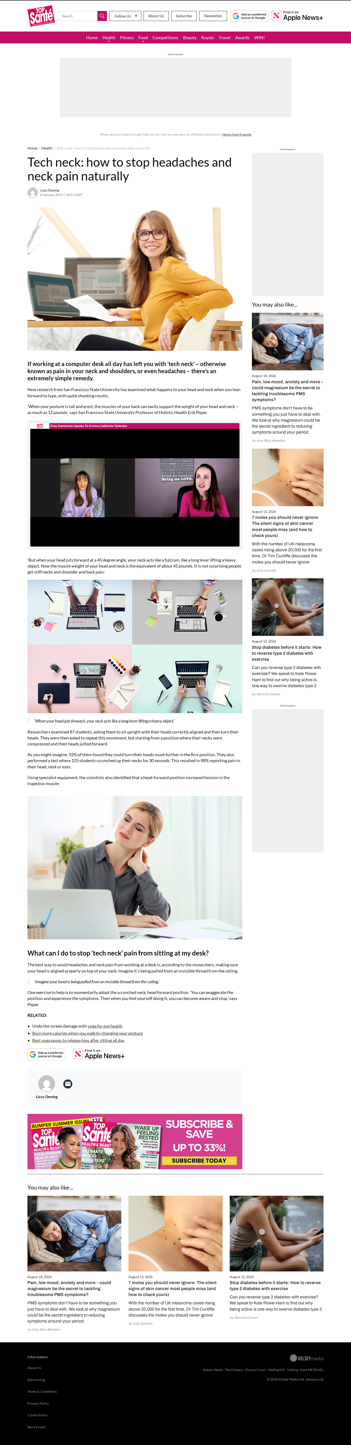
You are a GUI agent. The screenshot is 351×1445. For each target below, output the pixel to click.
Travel (224, 37)
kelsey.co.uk (315, 1379)
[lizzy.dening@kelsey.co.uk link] (67, 1084)
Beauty (190, 37)
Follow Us (123, 16)
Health (108, 37)
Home (92, 37)
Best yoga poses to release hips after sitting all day (78, 1040)
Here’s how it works (236, 134)
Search (102, 16)
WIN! (259, 37)
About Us (156, 15)
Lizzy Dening (49, 190)
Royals (207, 37)
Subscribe (184, 15)
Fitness (127, 37)
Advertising (36, 1380)
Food (143, 37)
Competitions (165, 37)
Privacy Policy (38, 1403)
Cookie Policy (37, 1415)
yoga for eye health (105, 1026)
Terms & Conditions (42, 1391)
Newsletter (213, 15)
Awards (242, 37)
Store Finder (36, 1427)
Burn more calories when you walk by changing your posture (87, 1033)
